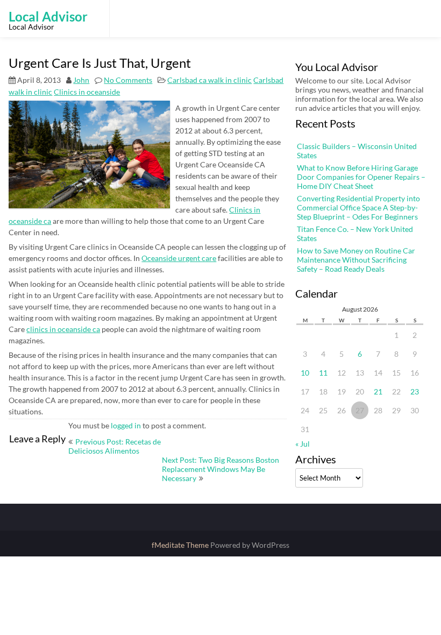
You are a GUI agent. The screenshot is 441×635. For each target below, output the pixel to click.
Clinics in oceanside (87, 91)
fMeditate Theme (181, 544)
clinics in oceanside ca (63, 329)
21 (378, 391)
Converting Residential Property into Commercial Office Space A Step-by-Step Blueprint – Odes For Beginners (358, 207)
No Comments (128, 79)
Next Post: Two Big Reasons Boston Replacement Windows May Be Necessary (220, 469)
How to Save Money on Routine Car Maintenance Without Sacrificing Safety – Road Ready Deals (356, 259)
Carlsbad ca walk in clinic (209, 79)
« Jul (302, 443)
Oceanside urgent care (178, 258)
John (81, 79)
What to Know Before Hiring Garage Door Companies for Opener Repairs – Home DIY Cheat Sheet (361, 176)
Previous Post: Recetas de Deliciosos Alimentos (114, 446)
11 (323, 372)
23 (414, 391)
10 (305, 372)
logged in (126, 425)
